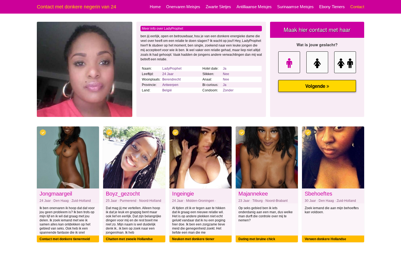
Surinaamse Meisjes (295, 6)
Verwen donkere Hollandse (325, 239)
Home (155, 6)
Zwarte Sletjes (218, 6)
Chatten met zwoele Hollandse (129, 239)
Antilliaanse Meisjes (254, 6)
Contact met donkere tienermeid (65, 239)
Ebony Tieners (332, 6)
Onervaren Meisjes (183, 6)
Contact (357, 6)
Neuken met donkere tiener (193, 239)
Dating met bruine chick (256, 239)
